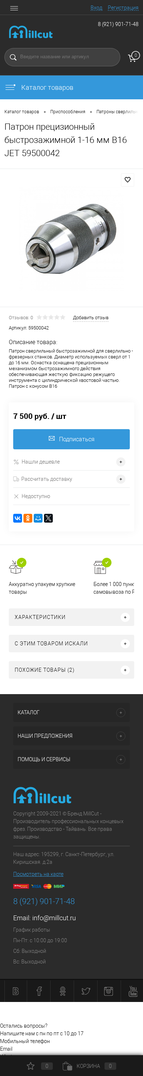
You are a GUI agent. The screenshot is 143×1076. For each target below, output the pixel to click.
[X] (48, 518)
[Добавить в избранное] (127, 180)
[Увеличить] (71, 239)
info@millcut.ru (54, 918)
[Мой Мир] (38, 518)
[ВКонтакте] (17, 518)
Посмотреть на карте (38, 874)
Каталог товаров (46, 87)
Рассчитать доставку (46, 479)
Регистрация (123, 8)
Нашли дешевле (41, 462)
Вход (96, 8)
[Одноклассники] (27, 518)
